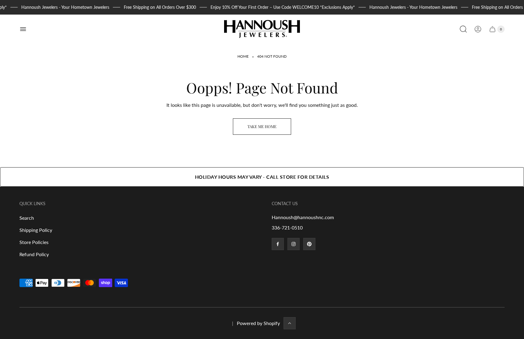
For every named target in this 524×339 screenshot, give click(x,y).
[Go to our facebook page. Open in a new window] (278, 244)
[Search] (463, 29)
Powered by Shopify (258, 323)
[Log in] (478, 29)
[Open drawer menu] (23, 29)
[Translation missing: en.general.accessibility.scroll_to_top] (290, 323)
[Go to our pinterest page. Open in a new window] (309, 244)
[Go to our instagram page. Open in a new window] (293, 244)
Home (243, 56)
